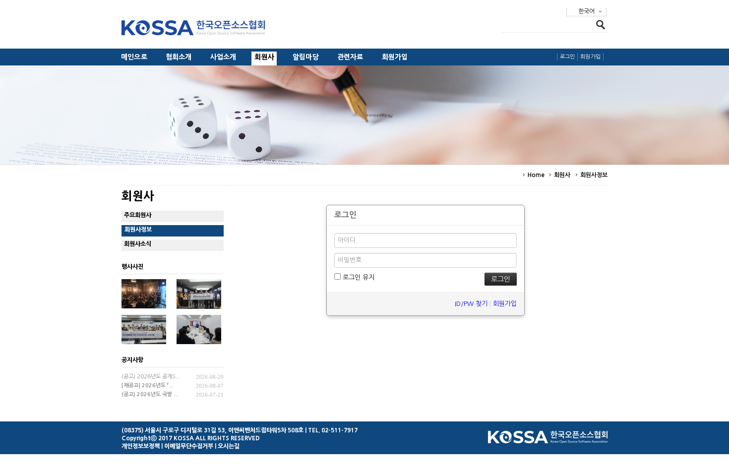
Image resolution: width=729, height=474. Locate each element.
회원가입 (395, 57)
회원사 (264, 57)
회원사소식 (137, 244)
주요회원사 (137, 215)
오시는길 (229, 446)
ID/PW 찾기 (471, 303)
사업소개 (223, 57)
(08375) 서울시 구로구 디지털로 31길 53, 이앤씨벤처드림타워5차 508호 (213, 430)
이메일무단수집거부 (188, 446)
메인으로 (134, 57)
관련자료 (350, 57)
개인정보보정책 (141, 446)
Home (536, 175)
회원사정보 (594, 175)
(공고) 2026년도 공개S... (151, 376)
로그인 (567, 56)
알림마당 (306, 57)
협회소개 (179, 57)
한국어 (586, 11)
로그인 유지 (357, 277)
